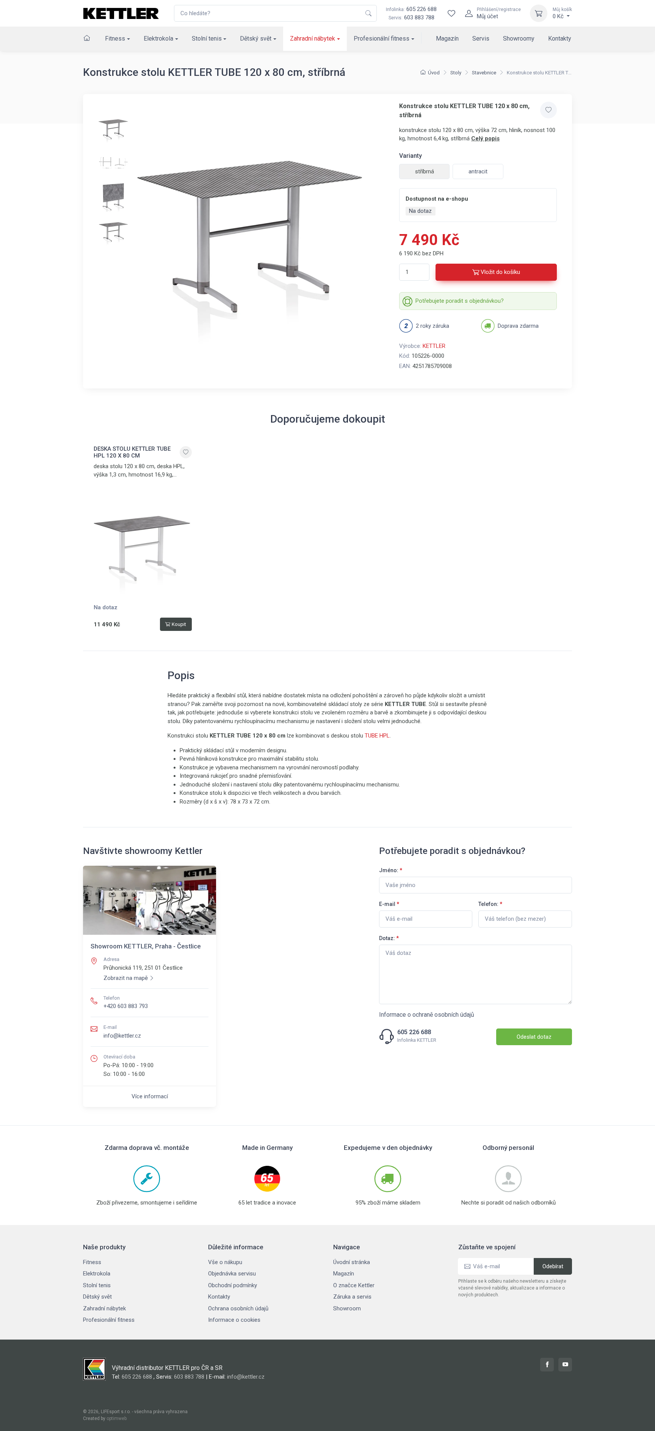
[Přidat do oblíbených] (548, 110)
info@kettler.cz (122, 1035)
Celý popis (485, 138)
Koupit (179, 624)
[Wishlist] (451, 13)
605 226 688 (411, 9)
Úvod (434, 72)
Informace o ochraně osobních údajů (426, 1014)
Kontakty (559, 38)
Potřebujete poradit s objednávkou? (459, 300)
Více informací (150, 1096)
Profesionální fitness (381, 38)
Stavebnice (484, 72)
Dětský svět (255, 38)
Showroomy (518, 38)
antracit (478, 171)
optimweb (117, 1418)
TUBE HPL (377, 735)
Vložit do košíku (500, 272)
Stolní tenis (207, 38)
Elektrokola (158, 38)
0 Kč (562, 13)
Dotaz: (389, 938)
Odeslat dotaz (534, 1036)
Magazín (447, 38)
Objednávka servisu (232, 1273)
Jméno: (390, 870)
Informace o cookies (234, 1319)
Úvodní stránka (351, 1262)
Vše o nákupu (225, 1262)
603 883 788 (419, 17)
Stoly (455, 72)
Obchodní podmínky (232, 1285)
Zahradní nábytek (312, 38)
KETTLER (434, 346)
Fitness (115, 38)
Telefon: (490, 904)
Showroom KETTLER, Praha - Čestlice (146, 946)
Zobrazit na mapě (125, 978)
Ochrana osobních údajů (238, 1308)
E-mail (389, 904)
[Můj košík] (538, 13)
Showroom (347, 1308)
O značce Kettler (354, 1285)
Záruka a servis (352, 1296)
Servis (480, 38)
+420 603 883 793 (125, 1006)
